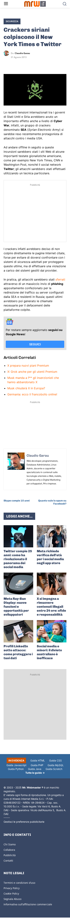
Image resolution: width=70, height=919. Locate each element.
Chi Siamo (10, 844)
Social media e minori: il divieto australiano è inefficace (49, 652)
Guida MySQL (56, 765)
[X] (7, 63)
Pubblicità (10, 855)
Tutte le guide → (35, 772)
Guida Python (16, 768)
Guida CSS (55, 760)
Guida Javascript (16, 765)
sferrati (60, 279)
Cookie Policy (11, 893)
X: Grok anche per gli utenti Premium (32, 371)
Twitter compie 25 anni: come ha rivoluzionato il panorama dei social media (18, 559)
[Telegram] (32, 63)
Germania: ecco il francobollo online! (32, 394)
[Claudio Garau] (7, 53)
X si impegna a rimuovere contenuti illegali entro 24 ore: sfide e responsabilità (51, 607)
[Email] (40, 63)
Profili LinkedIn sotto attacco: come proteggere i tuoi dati (18, 652)
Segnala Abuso (12, 899)
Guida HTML (37, 760)
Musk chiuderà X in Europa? (26, 388)
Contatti (8, 860)
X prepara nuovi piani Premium (28, 365)
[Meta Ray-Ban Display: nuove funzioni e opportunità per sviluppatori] (18, 584)
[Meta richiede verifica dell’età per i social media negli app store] (51, 536)
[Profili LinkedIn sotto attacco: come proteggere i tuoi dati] (18, 631)
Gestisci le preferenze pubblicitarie (24, 821)
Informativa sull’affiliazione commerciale (28, 904)
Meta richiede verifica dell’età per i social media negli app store (50, 557)
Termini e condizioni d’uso (19, 882)
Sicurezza (12, 21)
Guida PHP (37, 765)
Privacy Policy (12, 888)
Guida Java (34, 768)
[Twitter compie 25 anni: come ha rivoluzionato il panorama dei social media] (18, 536)
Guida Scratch (54, 768)
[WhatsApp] (23, 63)
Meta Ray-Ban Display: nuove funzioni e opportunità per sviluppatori (16, 607)
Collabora (9, 849)
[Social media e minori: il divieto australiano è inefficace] (51, 631)
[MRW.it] (35, 4)
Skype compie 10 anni (17, 500)
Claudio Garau (22, 53)
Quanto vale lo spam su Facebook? (52, 502)
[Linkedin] (15, 63)
